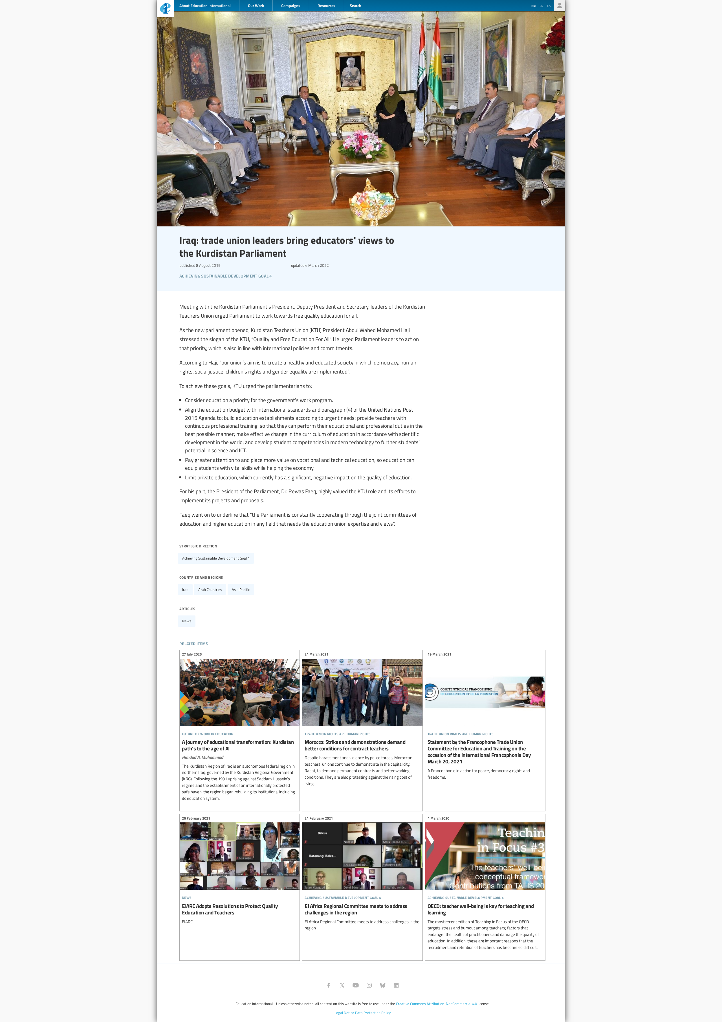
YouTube (355, 985)
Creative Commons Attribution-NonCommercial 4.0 (436, 1003)
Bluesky (382, 985)
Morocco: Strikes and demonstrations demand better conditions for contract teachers (362, 719)
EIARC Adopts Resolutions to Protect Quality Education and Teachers (240, 870)
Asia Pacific (241, 589)
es (549, 6)
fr (541, 6)
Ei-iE (165, 9)
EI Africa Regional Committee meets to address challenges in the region (362, 874)
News (186, 620)
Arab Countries (210, 589)
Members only (559, 5)
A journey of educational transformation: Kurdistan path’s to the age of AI (240, 727)
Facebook (328, 985)
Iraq (185, 589)
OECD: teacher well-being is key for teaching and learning (485, 883)
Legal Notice (344, 1012)
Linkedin (396, 985)
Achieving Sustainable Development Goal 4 (216, 558)
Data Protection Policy (373, 1012)
